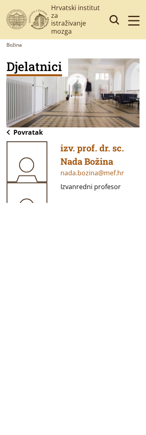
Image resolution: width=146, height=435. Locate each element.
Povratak (28, 132)
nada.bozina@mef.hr (92, 172)
